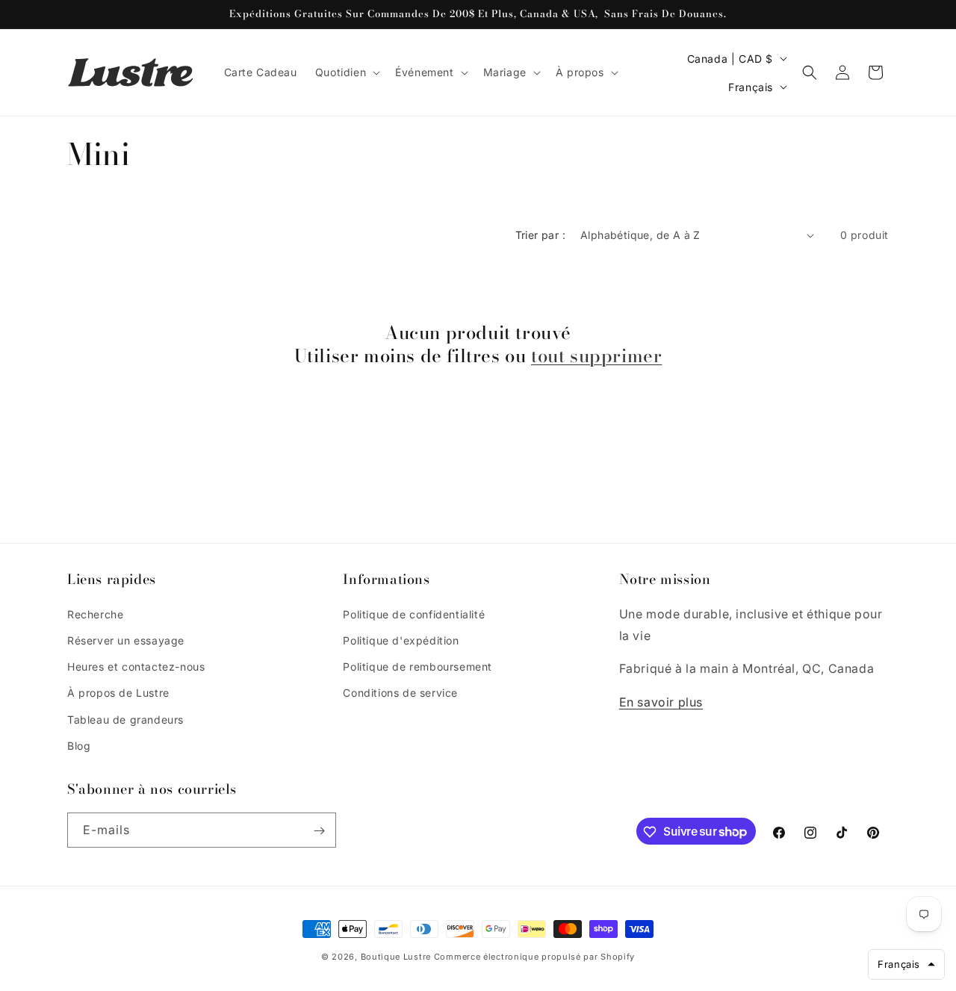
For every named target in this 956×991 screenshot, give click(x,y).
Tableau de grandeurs (125, 718)
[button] (346, 72)
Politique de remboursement (417, 665)
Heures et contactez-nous (136, 665)
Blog (78, 745)
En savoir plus (661, 701)
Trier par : (540, 235)
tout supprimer (596, 356)
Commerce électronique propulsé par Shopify (534, 956)
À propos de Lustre (118, 692)
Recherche (95, 613)
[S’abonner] (318, 830)
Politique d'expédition (401, 639)
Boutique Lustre (396, 956)
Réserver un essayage (125, 639)
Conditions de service (400, 692)
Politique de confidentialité (414, 613)
